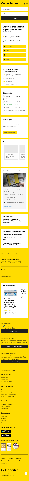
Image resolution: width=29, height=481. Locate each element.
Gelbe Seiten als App (6, 392)
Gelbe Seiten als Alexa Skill (8, 396)
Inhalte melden (5, 463)
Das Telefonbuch (5, 406)
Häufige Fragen (5, 380)
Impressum (4, 458)
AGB (19, 461)
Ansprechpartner (5, 377)
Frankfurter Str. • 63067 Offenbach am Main (10, 306)
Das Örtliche (4, 408)
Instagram (4, 416)
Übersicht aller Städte (7, 382)
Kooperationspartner (6, 404)
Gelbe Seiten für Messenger (8, 394)
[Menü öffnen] (27, 3)
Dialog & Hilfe (6, 374)
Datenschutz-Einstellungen (8, 461)
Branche (3, 270)
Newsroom (4, 390)
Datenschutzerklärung (15, 458)
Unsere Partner (6, 401)
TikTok (3, 423)
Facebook (3, 418)
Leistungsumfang (6, 276)
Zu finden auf (5, 413)
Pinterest (3, 420)
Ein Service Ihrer (7, 474)
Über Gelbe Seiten (7, 386)
